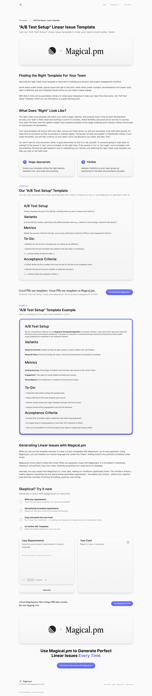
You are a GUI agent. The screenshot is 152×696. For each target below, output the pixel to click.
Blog (104, 5)
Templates (23, 20)
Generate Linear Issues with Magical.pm (76, 665)
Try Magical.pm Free (122, 603)
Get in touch (129, 684)
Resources (114, 5)
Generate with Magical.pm (119, 292)
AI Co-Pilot (127, 5)
